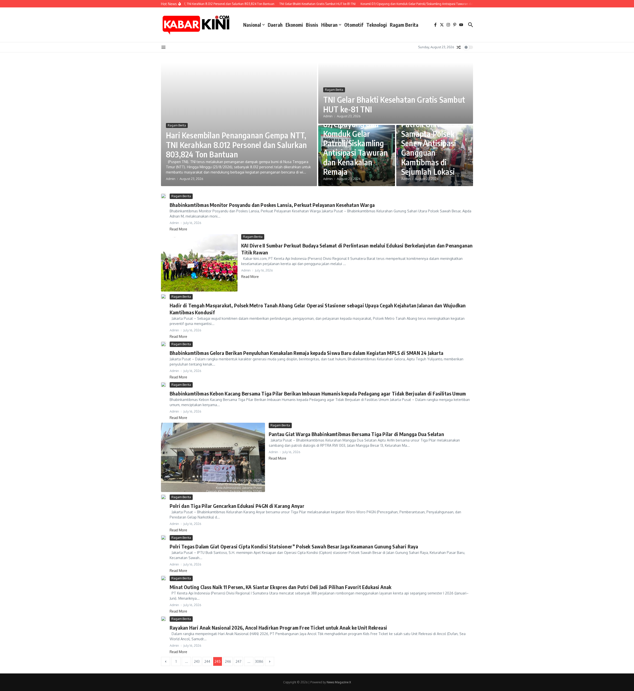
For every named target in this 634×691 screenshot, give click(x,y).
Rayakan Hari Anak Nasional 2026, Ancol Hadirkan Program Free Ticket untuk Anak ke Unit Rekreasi (278, 627)
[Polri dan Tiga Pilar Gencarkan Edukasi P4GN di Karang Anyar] (163, 496)
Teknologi (376, 25)
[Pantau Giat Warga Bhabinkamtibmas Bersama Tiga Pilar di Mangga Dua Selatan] (213, 457)
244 (207, 661)
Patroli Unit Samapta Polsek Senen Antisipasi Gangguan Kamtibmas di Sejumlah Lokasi (428, 147)
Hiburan (329, 25)
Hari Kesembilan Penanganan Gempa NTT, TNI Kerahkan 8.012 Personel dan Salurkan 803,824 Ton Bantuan (236, 144)
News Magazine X (339, 682)
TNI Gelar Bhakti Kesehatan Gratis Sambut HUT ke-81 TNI (394, 104)
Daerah (275, 25)
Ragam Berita (404, 25)
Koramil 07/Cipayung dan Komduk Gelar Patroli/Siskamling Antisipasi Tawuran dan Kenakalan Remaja (355, 143)
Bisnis (312, 25)
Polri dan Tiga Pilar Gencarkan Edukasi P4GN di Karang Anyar (237, 506)
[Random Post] (459, 47)
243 (197, 661)
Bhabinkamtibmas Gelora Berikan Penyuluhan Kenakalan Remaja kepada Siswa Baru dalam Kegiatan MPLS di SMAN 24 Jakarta (306, 353)
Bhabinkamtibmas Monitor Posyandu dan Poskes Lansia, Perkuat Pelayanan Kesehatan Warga (272, 205)
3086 (259, 661)
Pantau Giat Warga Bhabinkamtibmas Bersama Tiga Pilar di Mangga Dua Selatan (356, 434)
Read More (178, 229)
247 (238, 661)
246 (228, 661)
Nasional (252, 25)
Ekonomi (294, 25)
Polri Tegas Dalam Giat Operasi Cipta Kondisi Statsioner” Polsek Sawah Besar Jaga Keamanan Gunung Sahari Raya (294, 546)
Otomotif (353, 25)
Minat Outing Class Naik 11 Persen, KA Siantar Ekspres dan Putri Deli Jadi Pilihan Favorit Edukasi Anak (280, 587)
